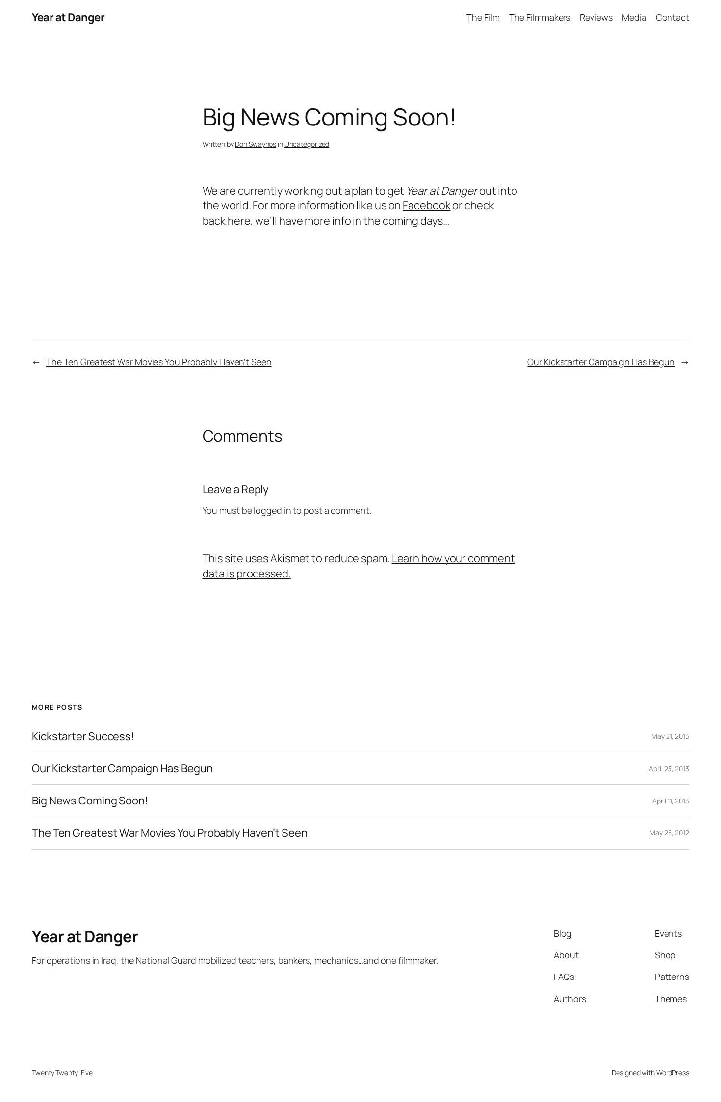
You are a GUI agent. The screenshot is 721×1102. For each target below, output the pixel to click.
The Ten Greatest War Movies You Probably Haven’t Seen (159, 362)
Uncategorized (307, 144)
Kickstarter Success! (83, 736)
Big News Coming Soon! (90, 801)
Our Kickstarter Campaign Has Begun (601, 362)
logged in (272, 510)
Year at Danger (68, 17)
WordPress (672, 1072)
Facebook (426, 205)
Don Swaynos (255, 144)
